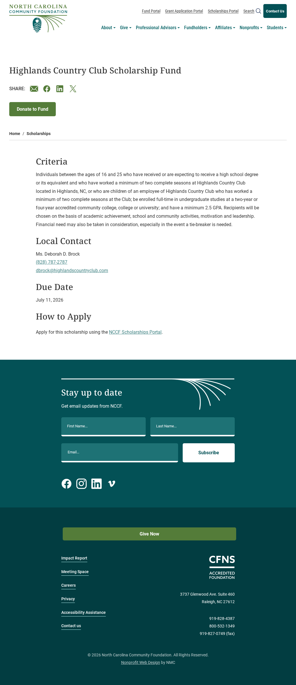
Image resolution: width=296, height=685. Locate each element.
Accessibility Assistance (83, 612)
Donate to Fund (32, 109)
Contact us (71, 625)
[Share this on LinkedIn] (60, 88)
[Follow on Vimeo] (111, 484)
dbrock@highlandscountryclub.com (72, 270)
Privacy (68, 599)
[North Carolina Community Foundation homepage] (38, 19)
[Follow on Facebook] (66, 484)
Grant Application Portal (184, 11)
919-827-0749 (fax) (217, 633)
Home (14, 133)
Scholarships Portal (223, 11)
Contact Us (275, 11)
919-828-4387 (222, 618)
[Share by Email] (34, 88)
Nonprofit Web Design (140, 662)
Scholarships (39, 133)
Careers (68, 585)
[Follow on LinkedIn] (96, 484)
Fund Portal (151, 11)
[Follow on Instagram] (81, 484)
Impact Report (74, 558)
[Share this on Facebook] (47, 88)
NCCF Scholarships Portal (135, 332)
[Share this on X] (74, 88)
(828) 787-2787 (51, 262)
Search (248, 11)
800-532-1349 (222, 626)
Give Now (149, 534)
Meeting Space (75, 571)
